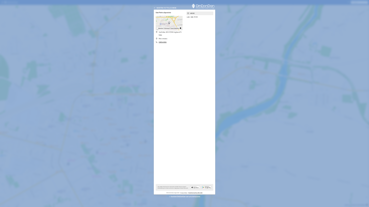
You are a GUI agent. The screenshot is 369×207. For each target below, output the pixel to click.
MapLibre (160, 28)
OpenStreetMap (175, 28)
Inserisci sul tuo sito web (195, 193)
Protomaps (166, 28)
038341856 (163, 42)
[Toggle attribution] (180, 28)
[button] (169, 23)
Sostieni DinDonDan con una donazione (185, 197)
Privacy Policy (183, 193)
